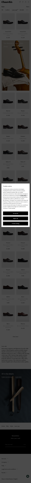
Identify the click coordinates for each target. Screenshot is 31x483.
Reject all (15, 218)
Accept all (15, 213)
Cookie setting (15, 223)
